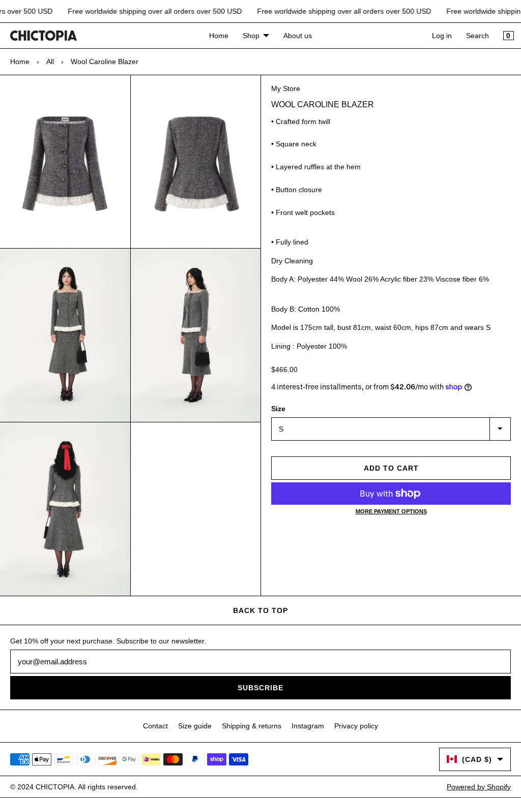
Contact (155, 726)
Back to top (260, 610)
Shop (251, 36)
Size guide (195, 726)
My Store (285, 88)
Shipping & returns (251, 726)
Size (278, 409)
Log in (442, 36)
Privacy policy (356, 726)
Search (477, 36)
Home (218, 36)
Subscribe (260, 688)
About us (297, 36)
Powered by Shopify (479, 787)
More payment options (391, 511)
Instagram (308, 726)
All (50, 61)
